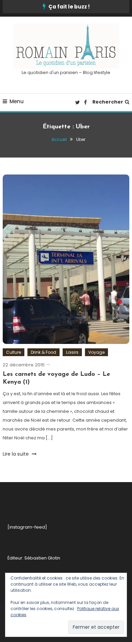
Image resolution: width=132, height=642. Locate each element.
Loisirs (72, 352)
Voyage (96, 352)
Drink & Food (43, 352)
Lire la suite (16, 454)
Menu (16, 101)
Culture (13, 352)
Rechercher (107, 101)
